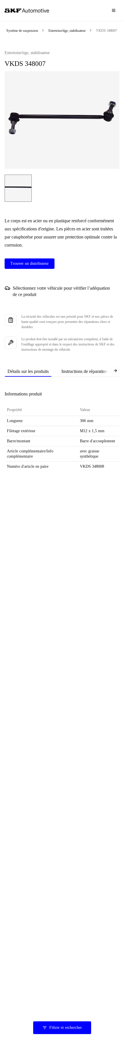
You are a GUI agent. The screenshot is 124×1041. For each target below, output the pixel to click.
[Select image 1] (18, 188)
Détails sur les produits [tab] (28, 371)
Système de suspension (22, 31)
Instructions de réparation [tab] (84, 371)
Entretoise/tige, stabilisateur (67, 31)
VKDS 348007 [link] (106, 31)
